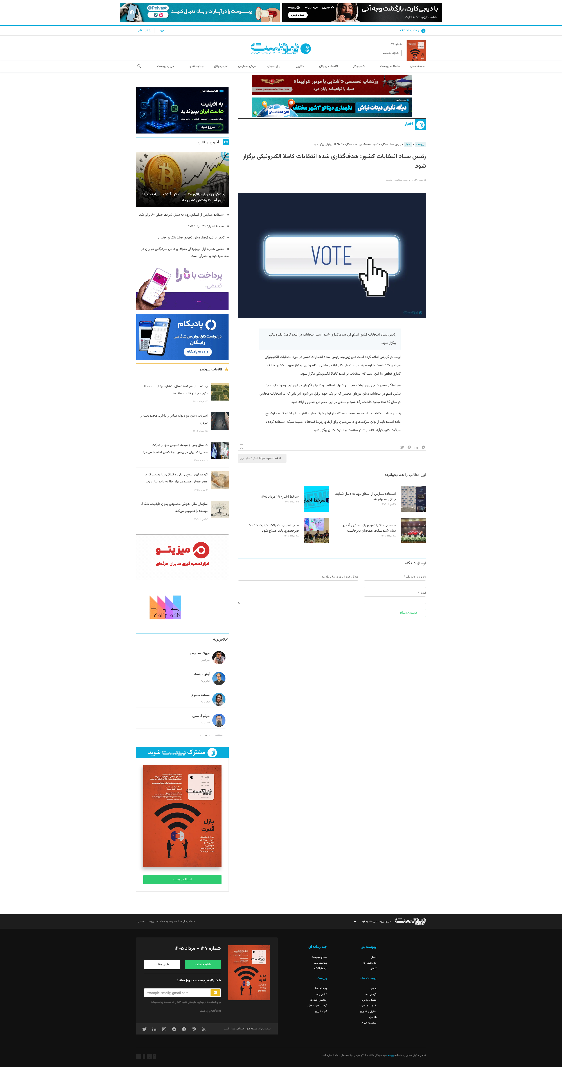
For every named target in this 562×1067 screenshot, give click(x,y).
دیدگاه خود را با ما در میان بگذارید (340, 577)
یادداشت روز (369, 963)
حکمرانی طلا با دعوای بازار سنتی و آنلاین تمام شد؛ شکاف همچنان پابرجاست (369, 528)
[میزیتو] (182, 557)
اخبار (409, 124)
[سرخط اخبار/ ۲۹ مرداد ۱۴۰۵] (316, 511)
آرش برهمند (201, 674)
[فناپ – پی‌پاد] (182, 337)
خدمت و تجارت (368, 1006)
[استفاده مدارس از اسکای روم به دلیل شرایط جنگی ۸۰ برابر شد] (413, 511)
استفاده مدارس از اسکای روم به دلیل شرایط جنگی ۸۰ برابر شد (365, 496)
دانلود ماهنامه (203, 964)
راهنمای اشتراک (409, 30)
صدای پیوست (319, 957)
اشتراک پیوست (182, 879)
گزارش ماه (371, 994)
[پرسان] (332, 85)
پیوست (420, 144)
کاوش (373, 968)
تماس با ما (321, 994)
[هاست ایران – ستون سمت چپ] (182, 110)
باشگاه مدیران (368, 1000)
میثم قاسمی (201, 716)
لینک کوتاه (252, 458)
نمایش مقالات (162, 964)
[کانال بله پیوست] (200, 12)
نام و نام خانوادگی (416, 577)
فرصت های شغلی (317, 1006)
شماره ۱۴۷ (396, 44)
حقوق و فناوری (368, 1011)
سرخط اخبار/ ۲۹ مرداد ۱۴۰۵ (280, 497)
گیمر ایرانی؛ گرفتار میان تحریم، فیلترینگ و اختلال (191, 237)
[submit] (215, 992)
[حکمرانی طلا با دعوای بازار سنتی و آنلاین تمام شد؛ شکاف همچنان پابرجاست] (413, 542)
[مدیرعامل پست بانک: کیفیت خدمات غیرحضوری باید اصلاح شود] (316, 542)
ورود (161, 30)
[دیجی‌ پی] (362, 12)
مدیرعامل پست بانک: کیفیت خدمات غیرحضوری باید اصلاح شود (273, 528)
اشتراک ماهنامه (391, 53)
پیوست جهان (369, 1023)
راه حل (372, 1017)
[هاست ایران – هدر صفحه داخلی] (332, 107)
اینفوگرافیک (320, 968)
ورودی (373, 988)
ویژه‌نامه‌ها (321, 988)
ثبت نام (143, 30)
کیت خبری (321, 1011)
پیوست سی (320, 963)
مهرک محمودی (199, 653)
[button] (139, 66)
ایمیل (423, 593)
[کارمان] (182, 607)
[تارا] (182, 287)
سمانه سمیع (200, 695)
